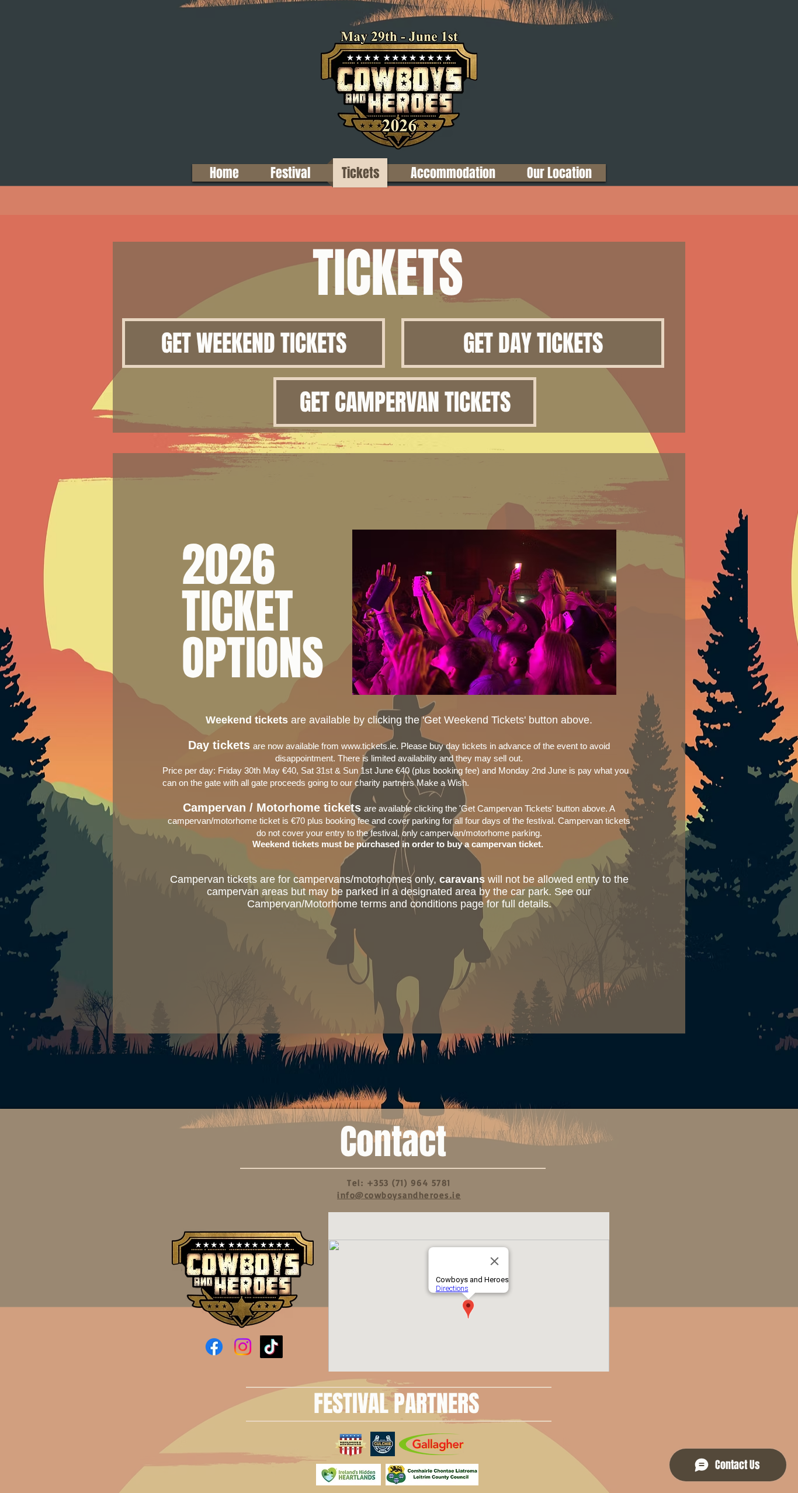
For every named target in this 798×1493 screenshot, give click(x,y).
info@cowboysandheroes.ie (399, 1194)
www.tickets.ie (368, 746)
